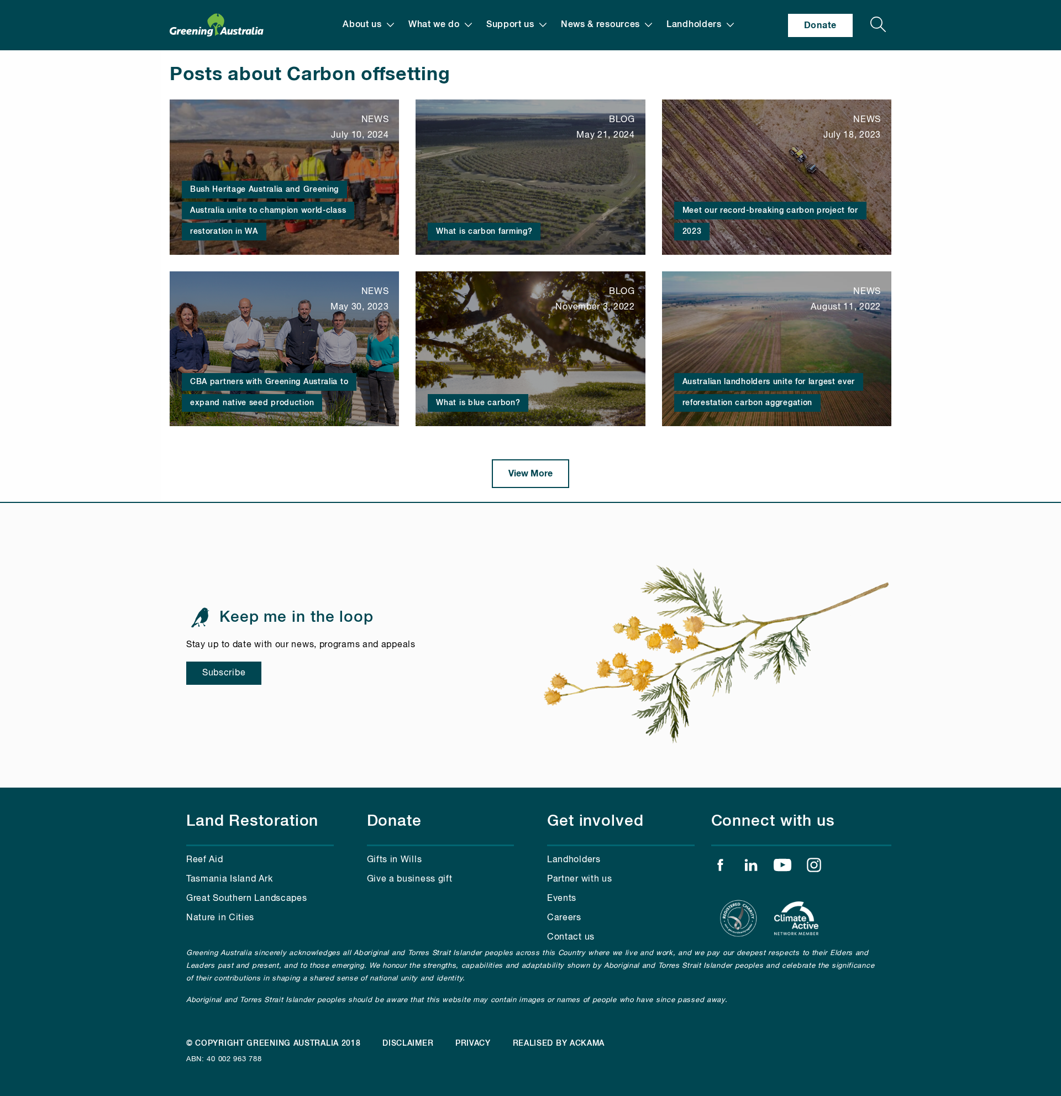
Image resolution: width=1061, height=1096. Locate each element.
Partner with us (579, 879)
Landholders (694, 24)
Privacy (473, 1043)
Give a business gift (410, 879)
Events (561, 898)
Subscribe (223, 673)
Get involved (595, 821)
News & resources (600, 24)
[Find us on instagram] (814, 867)
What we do (434, 24)
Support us (510, 24)
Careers (564, 918)
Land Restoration (252, 821)
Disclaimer (407, 1043)
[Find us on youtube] (782, 867)
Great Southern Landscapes (246, 898)
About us (362, 24)
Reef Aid (204, 860)
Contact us (571, 937)
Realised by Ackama (559, 1043)
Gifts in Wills (394, 860)
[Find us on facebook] (720, 867)
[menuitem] (368, 25)
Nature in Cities (220, 918)
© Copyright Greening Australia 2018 (273, 1043)
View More (530, 473)
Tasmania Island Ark (229, 879)
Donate (820, 25)
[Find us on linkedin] (751, 867)
